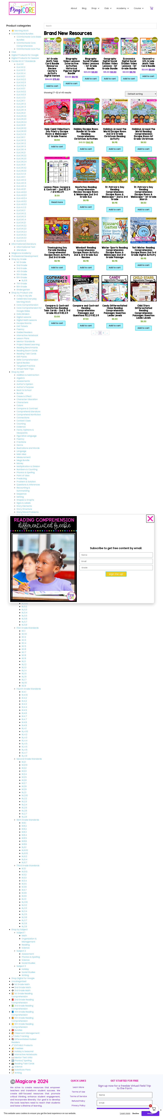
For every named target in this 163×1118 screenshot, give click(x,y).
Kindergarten (23, 289)
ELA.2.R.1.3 (21, 106)
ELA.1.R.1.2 (21, 67)
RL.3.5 (24, 914)
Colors (20, 405)
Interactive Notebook (27, 335)
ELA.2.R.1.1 (21, 100)
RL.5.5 (24, 615)
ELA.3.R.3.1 (21, 164)
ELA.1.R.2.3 (21, 82)
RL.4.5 (24, 743)
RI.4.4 (24, 707)
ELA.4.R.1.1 (21, 176)
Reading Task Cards (26, 353)
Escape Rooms (24, 323)
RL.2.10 (25, 795)
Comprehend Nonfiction (29, 414)
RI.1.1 (23, 630)
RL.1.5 (24, 673)
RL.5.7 (24, 621)
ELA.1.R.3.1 (21, 88)
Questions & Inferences (28, 484)
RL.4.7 (24, 752)
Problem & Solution (26, 481)
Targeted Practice (26, 365)
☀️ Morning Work (20, 30)
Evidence (21, 426)
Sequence (21, 493)
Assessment (28, 953)
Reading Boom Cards (27, 350)
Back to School (24, 390)
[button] (150, 518)
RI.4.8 (24, 722)
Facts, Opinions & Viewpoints (25, 431)
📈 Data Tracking (20, 1036)
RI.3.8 (24, 893)
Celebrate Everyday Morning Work (27, 300)
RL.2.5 (24, 807)
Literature (21, 250)
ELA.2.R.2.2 (21, 116)
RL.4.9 (24, 755)
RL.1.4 (24, 670)
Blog (84, 8)
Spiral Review (23, 362)
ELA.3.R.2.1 (21, 152)
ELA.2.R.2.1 (21, 112)
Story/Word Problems (28, 512)
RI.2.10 (24, 765)
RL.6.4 (24, 859)
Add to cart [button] (52, 86)
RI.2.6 (24, 780)
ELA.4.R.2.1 (21, 189)
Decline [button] (135, 1113)
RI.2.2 (24, 768)
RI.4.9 (24, 725)
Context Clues (24, 420)
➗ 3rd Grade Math (20, 990)
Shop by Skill (17, 371)
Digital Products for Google (24, 55)
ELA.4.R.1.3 (21, 183)
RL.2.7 (24, 813)
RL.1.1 (24, 661)
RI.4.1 (24, 691)
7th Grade (22, 283)
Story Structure (24, 509)
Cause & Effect (24, 396)
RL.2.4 (24, 804)
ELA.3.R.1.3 (21, 146)
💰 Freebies (17, 1048)
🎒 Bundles (16, 1030)
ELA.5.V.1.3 (21, 240)
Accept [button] (150, 1113)
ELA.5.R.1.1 (21, 210)
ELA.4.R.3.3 (21, 204)
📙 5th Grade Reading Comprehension (22, 1019)
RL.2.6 (24, 810)
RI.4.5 (24, 710)
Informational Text (26, 247)
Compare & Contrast (27, 408)
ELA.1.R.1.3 (21, 70)
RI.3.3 (24, 877)
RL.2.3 (24, 801)
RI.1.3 (24, 640)
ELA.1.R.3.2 (21, 91)
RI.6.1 (24, 822)
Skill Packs (22, 356)
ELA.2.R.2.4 (21, 122)
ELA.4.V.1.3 (21, 207)
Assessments (23, 381)
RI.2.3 (24, 771)
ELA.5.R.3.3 (21, 237)
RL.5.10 (25, 603)
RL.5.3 (24, 609)
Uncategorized (18, 981)
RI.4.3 (24, 704)
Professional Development (24, 256)
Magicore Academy (21, 253)
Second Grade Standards (29, 758)
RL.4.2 (24, 734)
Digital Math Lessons (27, 320)
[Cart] (151, 8)
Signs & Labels (24, 502)
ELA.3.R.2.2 (21, 155)
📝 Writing (16, 1072)
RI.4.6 (24, 713)
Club (106, 8)
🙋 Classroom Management (25, 1033)
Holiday (25, 969)
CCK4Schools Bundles (22, 33)
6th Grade (22, 277)
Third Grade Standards (28, 865)
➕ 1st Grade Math (20, 984)
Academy (121, 8)
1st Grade (21, 262)
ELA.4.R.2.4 (22, 198)
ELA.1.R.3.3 (21, 94)
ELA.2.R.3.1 (21, 125)
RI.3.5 (24, 883)
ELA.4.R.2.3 (21, 195)
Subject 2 (21, 950)
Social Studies (28, 963)
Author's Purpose (25, 387)
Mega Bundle (23, 460)
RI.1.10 (24, 634)
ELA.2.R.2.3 (21, 119)
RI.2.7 (24, 783)
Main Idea (21, 454)
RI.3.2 (24, 874)
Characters (22, 402)
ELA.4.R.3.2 (21, 201)
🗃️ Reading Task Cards (22, 1063)
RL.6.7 (24, 862)
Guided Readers (24, 332)
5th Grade (22, 274)
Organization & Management (29, 940)
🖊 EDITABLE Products (22, 1045)
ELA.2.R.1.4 (21, 109)
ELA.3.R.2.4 (21, 161)
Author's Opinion (25, 384)
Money (20, 463)
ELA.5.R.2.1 (21, 222)
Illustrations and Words (28, 448)
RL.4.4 (24, 740)
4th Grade (22, 271)
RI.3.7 (24, 889)
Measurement (24, 457)
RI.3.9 (24, 896)
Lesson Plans (23, 338)
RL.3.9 (24, 923)
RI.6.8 (24, 844)
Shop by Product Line (21, 292)
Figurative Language (27, 435)
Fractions (21, 442)
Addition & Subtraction (28, 375)
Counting (21, 423)
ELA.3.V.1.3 (21, 173)
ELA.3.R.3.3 (21, 170)
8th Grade (22, 286)
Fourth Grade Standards (29, 688)
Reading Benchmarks (27, 347)
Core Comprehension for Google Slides (29, 309)
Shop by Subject (19, 929)
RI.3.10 (24, 871)
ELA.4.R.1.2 (21, 180)
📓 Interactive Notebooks (24, 1054)
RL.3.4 (24, 911)
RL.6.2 (24, 856)
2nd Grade (22, 265)
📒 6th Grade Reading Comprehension (22, 1025)
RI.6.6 (24, 841)
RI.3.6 (24, 886)
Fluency (20, 329)
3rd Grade (22, 268)
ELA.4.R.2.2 (21, 192)
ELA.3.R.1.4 (21, 149)
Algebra (21, 378)
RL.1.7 (24, 679)
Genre (20, 445)
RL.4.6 (24, 749)
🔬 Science (16, 1066)
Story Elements (24, 506)
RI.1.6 (24, 649)
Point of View (23, 475)
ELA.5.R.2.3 (21, 228)
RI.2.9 (24, 789)
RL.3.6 (24, 917)
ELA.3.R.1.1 (21, 137)
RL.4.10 (25, 731)
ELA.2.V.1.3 (21, 134)
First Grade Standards (28, 627)
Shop (94, 8)
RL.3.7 (24, 920)
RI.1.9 (24, 658)
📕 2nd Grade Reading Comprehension (22, 1001)
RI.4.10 (25, 694)
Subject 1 (21, 932)
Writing (25, 975)
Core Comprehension (27, 304)
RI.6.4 (24, 835)
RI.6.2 (24, 825)
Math (24, 935)
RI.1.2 (24, 637)
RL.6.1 (24, 847)
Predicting (22, 478)
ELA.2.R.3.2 (21, 128)
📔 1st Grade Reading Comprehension (21, 995)
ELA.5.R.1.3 (21, 216)
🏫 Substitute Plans (21, 1069)
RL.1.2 (24, 664)
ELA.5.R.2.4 (22, 231)
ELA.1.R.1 (20, 64)
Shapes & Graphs (25, 499)
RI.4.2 (24, 697)
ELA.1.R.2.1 (21, 76)
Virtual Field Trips (25, 368)
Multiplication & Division (28, 466)
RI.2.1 (24, 761)
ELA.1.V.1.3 (21, 97)
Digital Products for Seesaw (25, 58)
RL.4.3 (24, 737)
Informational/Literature (23, 243)
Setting (20, 496)
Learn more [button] (125, 1113)
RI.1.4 (24, 643)
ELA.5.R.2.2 (21, 225)
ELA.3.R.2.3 (21, 158)
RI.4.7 (24, 716)
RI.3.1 (24, 868)
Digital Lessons (24, 317)
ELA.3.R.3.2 (21, 167)
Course (137, 8)
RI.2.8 (24, 786)
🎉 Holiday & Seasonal (22, 1051)
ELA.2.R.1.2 (21, 103)
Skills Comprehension (27, 359)
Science (26, 947)
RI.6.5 (24, 838)
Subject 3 (21, 966)
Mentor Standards (26, 341)
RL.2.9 (24, 816)
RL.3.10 (25, 902)
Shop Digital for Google (23, 978)
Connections (23, 417)
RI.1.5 (24, 646)
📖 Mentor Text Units (21, 1057)
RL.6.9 (24, 280)
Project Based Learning (28, 344)
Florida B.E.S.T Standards (23, 61)
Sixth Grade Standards (28, 819)
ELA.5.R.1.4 (21, 219)
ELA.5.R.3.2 (21, 234)
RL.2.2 (24, 798)
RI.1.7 (24, 652)
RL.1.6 (24, 676)
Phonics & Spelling (26, 472)
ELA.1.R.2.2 (21, 79)
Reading (26, 944)
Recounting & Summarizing (23, 489)
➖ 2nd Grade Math (21, 987)
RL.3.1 (24, 899)
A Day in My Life (24, 295)
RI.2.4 (24, 774)
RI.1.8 (24, 655)
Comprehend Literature (28, 411)
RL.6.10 (25, 850)
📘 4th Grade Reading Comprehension (22, 1013)
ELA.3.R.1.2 (21, 140)
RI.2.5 (24, 777)
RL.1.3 (24, 667)
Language (21, 451)
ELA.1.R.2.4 (21, 85)
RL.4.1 (24, 728)
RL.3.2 (24, 905)
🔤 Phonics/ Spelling (21, 1060)
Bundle (20, 393)
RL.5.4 (24, 612)
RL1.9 (24, 685)
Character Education (27, 399)
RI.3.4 (24, 880)
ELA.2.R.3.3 (21, 131)
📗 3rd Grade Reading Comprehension (22, 1007)
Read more (57, 202)
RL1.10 (24, 682)
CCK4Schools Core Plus (28, 48)
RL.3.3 (24, 908)
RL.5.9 (24, 624)
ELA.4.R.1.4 (21, 186)
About (74, 8)
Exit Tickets (22, 326)
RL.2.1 (24, 792)
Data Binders (23, 314)
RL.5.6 (24, 618)
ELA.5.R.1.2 (21, 213)
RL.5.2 (24, 606)
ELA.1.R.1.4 (21, 73)
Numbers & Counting (27, 469)
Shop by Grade (18, 259)
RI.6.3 (24, 832)
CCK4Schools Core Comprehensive (26, 44)
